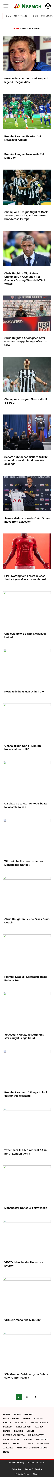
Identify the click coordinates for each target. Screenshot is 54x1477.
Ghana (6, 1414)
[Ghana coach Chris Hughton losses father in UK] (27, 721)
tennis (30, 1444)
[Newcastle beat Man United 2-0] (27, 666)
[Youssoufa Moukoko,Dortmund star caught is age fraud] (27, 1010)
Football (18, 1444)
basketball (43, 1444)
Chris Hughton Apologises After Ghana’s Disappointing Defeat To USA (25, 342)
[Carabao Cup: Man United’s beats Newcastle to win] (27, 779)
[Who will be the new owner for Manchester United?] (27, 836)
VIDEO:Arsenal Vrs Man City (22, 1319)
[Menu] (6, 6)
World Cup (20, 1423)
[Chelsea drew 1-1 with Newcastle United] (27, 609)
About (36, 1474)
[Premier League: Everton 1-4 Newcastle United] (27, 111)
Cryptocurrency (39, 1423)
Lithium (30, 1431)
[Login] (48, 6)
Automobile (42, 1439)
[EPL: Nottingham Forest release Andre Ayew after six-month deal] (27, 551)
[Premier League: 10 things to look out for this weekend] (27, 1067)
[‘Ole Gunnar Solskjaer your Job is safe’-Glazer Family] (27, 1349)
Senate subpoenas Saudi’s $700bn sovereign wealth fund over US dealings (26, 461)
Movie (6, 1452)
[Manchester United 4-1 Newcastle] (27, 1183)
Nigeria (26, 1419)
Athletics (8, 1448)
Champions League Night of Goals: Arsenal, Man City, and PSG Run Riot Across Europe (26, 216)
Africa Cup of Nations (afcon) (32, 1448)
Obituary (27, 1439)
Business (8, 1427)
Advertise (16, 1469)
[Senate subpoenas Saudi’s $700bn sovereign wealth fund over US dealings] (27, 432)
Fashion (39, 1427)
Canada (7, 1423)
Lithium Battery (36, 1435)
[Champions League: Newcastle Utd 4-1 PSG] (27, 374)
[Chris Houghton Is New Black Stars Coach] (27, 894)
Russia (17, 1414)
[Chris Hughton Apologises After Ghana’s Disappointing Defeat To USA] (27, 313)
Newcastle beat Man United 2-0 (24, 691)
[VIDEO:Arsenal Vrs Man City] (27, 1295)
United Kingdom (11, 1419)
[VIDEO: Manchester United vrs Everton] (27, 1237)
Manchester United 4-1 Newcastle (25, 1207)
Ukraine (28, 1414)
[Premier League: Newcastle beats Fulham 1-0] (27, 952)
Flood (6, 1444)
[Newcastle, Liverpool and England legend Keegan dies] (27, 54)
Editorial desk (22, 1474)
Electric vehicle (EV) (14, 1435)
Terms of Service (33, 1469)
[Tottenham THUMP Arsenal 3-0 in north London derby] (27, 1125)
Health (6, 1431)
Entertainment (24, 1427)
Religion (18, 1431)
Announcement (11, 1439)
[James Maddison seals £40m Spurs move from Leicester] (27, 493)
